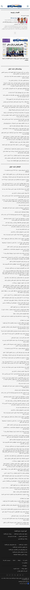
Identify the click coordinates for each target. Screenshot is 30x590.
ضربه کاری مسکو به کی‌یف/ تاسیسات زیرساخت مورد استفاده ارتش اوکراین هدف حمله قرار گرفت (16, 152)
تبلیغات (19, 560)
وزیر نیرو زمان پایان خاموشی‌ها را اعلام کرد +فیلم (19, 261)
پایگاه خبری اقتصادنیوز (22, 539)
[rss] (15, 575)
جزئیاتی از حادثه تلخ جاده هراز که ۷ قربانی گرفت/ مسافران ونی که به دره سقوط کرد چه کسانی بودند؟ (15, 116)
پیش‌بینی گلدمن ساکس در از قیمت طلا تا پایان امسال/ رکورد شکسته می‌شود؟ (15, 145)
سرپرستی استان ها (6, 560)
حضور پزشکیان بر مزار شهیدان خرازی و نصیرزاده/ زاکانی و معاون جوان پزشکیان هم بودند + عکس (16, 345)
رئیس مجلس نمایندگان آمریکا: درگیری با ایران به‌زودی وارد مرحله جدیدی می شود (16, 235)
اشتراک (14, 560)
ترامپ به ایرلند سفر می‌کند (24, 205)
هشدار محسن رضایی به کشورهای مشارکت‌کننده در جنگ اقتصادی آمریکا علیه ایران (16, 250)
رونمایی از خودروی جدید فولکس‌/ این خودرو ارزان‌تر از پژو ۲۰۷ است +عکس (15, 180)
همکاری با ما (24, 563)
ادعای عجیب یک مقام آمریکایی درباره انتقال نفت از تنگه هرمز (17, 277)
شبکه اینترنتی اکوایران (23, 536)
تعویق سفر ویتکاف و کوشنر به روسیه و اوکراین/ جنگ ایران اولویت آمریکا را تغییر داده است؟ (16, 323)
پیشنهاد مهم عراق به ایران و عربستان (22, 212)
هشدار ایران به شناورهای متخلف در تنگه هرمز (20, 232)
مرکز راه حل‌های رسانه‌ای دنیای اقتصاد (19, 552)
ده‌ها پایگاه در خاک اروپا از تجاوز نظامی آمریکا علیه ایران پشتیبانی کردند (16, 102)
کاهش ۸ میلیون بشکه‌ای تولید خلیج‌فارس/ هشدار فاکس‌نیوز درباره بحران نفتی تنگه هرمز (16, 264)
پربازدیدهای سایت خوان (15, 69)
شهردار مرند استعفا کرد (24, 320)
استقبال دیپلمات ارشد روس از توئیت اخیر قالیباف (19, 142)
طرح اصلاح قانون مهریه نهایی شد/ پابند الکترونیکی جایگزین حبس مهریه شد (16, 89)
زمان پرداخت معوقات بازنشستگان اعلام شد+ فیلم (19, 126)
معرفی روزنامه (24, 568)
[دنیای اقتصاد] (14, 6)
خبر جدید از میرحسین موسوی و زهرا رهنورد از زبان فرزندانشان (16, 149)
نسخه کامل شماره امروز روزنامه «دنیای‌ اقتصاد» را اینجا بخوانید (15, 59)
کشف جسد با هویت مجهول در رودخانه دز (20, 283)
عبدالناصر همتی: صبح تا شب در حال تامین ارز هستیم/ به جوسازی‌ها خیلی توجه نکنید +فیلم (15, 243)
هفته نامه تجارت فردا (12, 536)
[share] (12, 575)
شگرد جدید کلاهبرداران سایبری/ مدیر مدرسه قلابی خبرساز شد (17, 268)
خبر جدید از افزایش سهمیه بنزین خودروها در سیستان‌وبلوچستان (16, 123)
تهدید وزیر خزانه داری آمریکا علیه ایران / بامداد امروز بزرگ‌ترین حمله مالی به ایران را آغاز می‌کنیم (15, 120)
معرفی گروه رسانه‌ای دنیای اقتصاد (20, 534)
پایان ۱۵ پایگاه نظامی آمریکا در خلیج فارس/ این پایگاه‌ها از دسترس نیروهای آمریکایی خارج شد (16, 303)
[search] (2, 6)
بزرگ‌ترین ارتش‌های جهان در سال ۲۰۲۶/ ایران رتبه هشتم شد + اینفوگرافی (16, 171)
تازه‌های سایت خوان (15, 167)
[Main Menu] (27, 6)
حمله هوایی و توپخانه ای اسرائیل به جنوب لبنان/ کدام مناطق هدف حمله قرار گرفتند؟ (16, 208)
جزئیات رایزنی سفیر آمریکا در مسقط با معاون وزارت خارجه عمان (16, 300)
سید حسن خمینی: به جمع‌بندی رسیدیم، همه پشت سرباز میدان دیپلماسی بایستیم (16, 77)
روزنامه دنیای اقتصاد (7, 534)
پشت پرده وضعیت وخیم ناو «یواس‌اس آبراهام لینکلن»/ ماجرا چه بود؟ (15, 331)
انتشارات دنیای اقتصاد (23, 544)
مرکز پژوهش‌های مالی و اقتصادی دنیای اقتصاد (18, 549)
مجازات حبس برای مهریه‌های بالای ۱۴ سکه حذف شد (18, 92)
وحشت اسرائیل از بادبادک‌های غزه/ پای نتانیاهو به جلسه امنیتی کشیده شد (15, 317)
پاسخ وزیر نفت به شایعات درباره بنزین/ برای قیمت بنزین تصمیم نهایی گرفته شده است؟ (15, 133)
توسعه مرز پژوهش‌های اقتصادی (10, 22)
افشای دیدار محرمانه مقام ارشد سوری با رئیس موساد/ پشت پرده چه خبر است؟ (15, 189)
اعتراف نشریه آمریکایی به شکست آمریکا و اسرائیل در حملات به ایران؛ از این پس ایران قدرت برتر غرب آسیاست (15, 310)
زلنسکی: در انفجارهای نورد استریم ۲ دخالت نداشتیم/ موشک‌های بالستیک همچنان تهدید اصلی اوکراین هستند (16, 219)
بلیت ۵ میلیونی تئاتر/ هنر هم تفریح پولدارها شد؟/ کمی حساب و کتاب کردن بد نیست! (15, 215)
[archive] (7, 575)
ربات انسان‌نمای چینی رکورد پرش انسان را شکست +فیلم (18, 246)
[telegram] (18, 575)
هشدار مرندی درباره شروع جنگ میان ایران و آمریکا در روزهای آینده (16, 177)
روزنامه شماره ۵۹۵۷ (14, 18)
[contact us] (10, 575)
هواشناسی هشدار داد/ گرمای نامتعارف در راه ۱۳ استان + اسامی (16, 155)
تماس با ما (25, 560)
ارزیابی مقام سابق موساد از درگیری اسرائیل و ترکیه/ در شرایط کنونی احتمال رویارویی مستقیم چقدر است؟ (16, 129)
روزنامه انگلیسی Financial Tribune (20, 554)
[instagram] (23, 575)
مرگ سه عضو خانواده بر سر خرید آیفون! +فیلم (20, 307)
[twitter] (20, 575)
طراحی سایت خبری (24, 583)
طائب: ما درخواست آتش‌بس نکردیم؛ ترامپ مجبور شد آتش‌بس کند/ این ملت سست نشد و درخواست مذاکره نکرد (15, 226)
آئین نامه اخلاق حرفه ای (22, 571)
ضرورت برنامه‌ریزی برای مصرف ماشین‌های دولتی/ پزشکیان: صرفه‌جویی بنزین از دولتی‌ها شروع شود (15, 327)
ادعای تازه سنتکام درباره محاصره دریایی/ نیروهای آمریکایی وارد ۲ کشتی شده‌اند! (16, 254)
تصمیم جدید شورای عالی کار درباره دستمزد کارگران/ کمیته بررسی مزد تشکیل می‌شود (15, 341)
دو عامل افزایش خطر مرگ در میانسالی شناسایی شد (19, 80)
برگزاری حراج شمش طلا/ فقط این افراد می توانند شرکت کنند (17, 222)
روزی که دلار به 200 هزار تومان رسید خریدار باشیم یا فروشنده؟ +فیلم (15, 476)
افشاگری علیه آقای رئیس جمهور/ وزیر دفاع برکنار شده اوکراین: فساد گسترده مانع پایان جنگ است (16, 96)
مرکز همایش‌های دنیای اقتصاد (10, 544)
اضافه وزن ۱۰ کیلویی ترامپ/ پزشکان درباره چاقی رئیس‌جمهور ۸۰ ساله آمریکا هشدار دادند (15, 239)
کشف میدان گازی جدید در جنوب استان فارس (20, 337)
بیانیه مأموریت (16, 568)
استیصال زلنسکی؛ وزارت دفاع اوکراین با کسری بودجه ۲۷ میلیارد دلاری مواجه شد (15, 334)
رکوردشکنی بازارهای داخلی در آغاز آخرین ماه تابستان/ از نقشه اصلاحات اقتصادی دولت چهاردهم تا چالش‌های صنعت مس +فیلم (15, 258)
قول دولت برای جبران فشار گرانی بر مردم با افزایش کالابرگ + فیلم (16, 174)
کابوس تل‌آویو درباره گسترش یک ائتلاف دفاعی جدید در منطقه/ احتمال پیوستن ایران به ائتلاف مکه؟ (15, 291)
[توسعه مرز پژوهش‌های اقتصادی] (22, 20)
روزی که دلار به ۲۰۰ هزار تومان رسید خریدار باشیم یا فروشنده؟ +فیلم (15, 297)
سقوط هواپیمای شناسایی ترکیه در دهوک (21, 313)
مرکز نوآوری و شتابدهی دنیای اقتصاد (20, 547)
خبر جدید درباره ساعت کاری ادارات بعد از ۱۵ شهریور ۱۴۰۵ (17, 99)
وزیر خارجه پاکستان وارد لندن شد (22, 229)
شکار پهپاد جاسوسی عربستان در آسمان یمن (20, 193)
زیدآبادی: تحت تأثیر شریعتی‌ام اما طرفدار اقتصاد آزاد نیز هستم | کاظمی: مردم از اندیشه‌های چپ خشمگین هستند (15, 73)
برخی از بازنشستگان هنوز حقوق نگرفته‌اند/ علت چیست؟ (18, 160)
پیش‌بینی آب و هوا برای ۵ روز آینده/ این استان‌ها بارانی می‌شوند (16, 112)
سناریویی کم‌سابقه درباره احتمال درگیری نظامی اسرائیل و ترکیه (17, 158)
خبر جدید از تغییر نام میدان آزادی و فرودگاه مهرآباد (19, 110)
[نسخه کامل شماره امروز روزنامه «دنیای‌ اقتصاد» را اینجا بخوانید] (15, 47)
